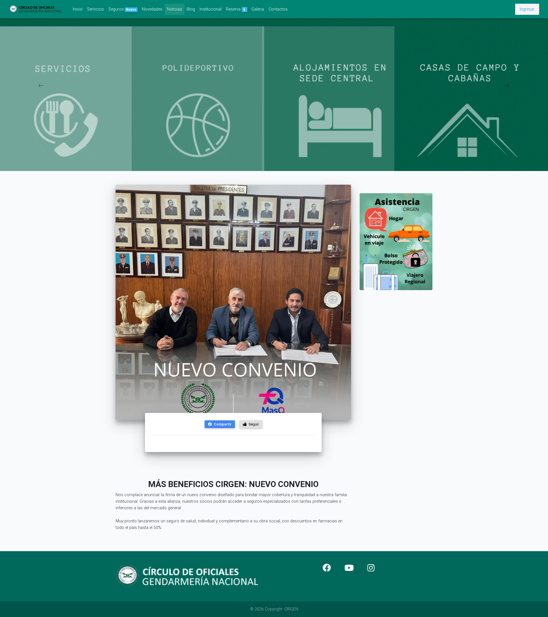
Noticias (174, 9)
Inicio (79, 9)
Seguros (122, 9)
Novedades (152, 9)
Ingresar (527, 9)
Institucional (210, 9)
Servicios (95, 9)
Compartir (222, 424)
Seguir (253, 424)
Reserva (234, 9)
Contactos (278, 9)
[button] (41, 85)
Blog (191, 9)
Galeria (257, 9)
